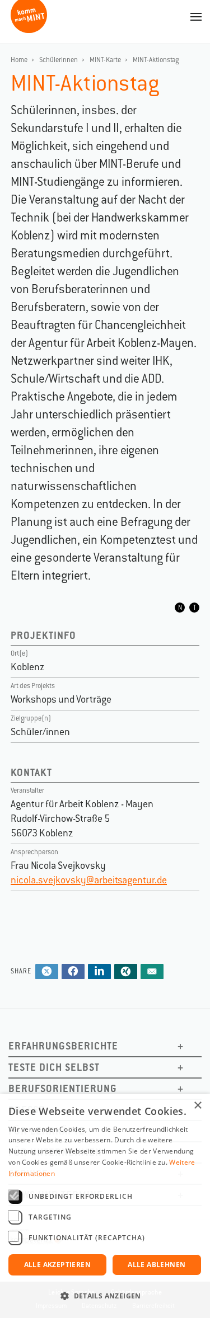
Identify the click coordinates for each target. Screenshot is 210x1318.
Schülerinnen (58, 59)
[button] (105, 1296)
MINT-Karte (105, 59)
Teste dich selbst (54, 1067)
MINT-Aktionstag (156, 59)
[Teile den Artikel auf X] (46, 972)
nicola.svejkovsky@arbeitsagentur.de (89, 880)
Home (19, 59)
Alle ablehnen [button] (156, 1264)
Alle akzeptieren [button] (57, 1264)
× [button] (197, 1106)
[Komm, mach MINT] (29, 28)
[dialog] (105, 1206)
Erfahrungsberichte (63, 1045)
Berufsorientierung (62, 1088)
